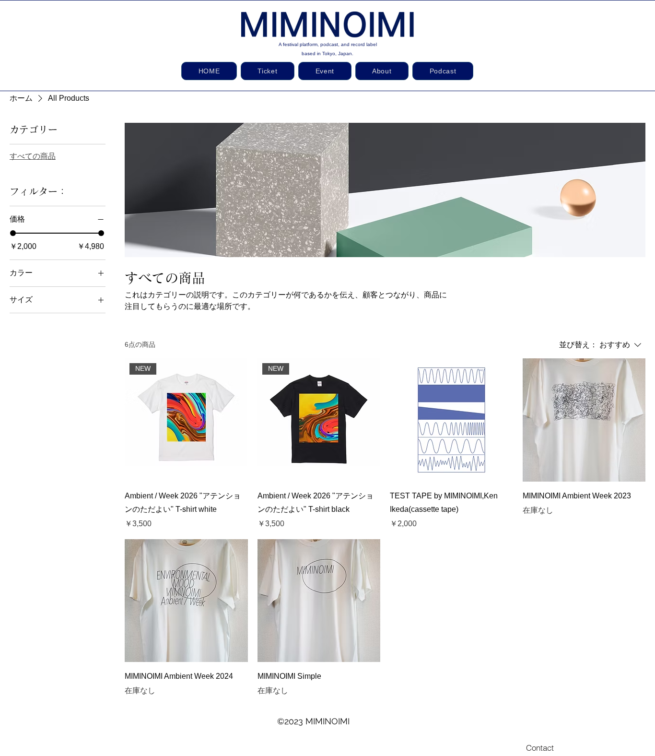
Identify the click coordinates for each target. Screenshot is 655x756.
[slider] (13, 233)
